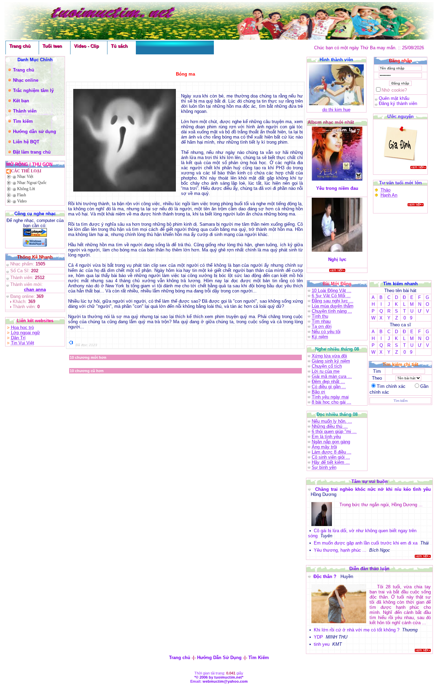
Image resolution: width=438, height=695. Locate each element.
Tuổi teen (52, 46)
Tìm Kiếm (258, 657)
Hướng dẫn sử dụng (34, 131)
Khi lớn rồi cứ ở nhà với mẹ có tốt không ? (356, 629)
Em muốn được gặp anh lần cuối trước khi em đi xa (365, 543)
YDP (318, 637)
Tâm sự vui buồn (369, 481)
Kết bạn (21, 100)
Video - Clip (86, 46)
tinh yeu (322, 644)
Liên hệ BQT (26, 141)
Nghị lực (337, 259)
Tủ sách (119, 46)
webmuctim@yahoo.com (225, 681)
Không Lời (26, 188)
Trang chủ (19, 46)
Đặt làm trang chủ (32, 152)
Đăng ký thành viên (398, 103)
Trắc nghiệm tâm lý (33, 90)
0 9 (407, 317)
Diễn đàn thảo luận (369, 568)
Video (22, 201)
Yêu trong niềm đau (337, 188)
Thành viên (25, 111)
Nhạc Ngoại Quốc (32, 182)
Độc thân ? (325, 576)
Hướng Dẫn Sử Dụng (219, 657)
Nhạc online (25, 80)
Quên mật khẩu (394, 98)
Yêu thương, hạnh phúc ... (340, 550)
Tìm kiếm (23, 121)
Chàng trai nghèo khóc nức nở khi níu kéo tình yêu (373, 489)
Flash (21, 195)
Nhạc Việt (25, 176)
